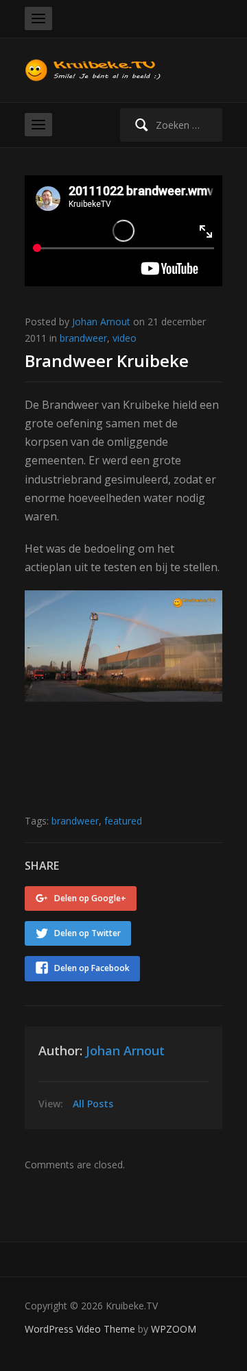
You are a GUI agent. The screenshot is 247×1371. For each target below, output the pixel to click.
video (125, 337)
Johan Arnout (101, 321)
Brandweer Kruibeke (107, 360)
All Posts (93, 1103)
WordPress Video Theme (80, 1328)
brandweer (83, 337)
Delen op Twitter (87, 933)
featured (123, 820)
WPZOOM (173, 1328)
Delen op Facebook (92, 968)
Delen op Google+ (90, 898)
